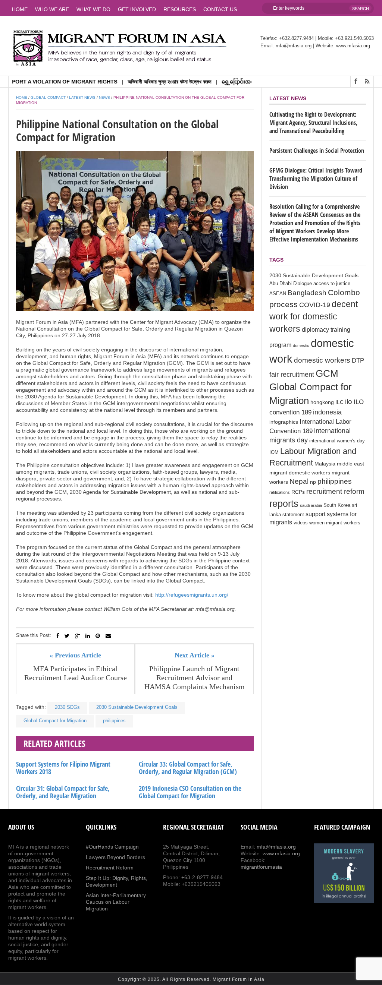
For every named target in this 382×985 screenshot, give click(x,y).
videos (301, 522)
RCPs (298, 492)
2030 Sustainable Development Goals (137, 707)
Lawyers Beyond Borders (115, 857)
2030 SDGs (67, 707)
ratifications (279, 492)
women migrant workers (334, 522)
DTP (358, 360)
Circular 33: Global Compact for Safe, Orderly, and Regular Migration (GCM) (188, 768)
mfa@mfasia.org (293, 45)
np (313, 482)
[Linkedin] (87, 636)
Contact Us (220, 9)
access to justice (331, 283)
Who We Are (52, 9)
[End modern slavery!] (344, 873)
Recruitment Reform (110, 868)
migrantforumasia (261, 867)
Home (20, 9)
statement (293, 514)
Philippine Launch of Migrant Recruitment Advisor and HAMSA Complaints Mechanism (194, 677)
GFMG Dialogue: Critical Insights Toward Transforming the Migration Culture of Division (315, 178)
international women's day (337, 440)
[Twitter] (67, 636)
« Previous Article (75, 655)
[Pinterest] (98, 636)
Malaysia (324, 464)
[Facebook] (58, 636)
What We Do (93, 9)
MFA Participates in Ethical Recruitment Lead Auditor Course (75, 673)
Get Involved (137, 9)
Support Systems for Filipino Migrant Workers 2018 (63, 768)
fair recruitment (291, 374)
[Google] (77, 636)
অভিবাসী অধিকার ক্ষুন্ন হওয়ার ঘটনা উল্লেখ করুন (152, 82)
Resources (179, 9)
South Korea (336, 505)
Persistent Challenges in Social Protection (316, 150)
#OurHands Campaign (112, 847)
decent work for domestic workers (313, 316)
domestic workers (322, 360)
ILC (339, 402)
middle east (350, 464)
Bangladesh (307, 292)
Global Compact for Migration (55, 720)
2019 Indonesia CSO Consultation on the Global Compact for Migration (190, 792)
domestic (301, 345)
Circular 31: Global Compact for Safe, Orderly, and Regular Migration (63, 792)
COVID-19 (314, 305)
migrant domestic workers (299, 473)
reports (283, 503)
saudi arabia (311, 505)
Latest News (82, 97)
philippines (114, 720)
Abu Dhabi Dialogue (290, 283)
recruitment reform (335, 491)
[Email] (108, 636)
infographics (283, 422)
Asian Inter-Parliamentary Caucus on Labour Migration (116, 902)
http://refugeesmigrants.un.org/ (191, 595)
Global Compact (48, 97)
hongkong (322, 402)
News (104, 97)
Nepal (299, 481)
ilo (348, 401)
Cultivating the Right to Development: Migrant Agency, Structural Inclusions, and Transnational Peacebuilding (313, 122)
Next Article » (195, 655)
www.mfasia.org (353, 45)
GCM (327, 373)
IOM (274, 452)
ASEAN (277, 293)
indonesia (327, 412)
